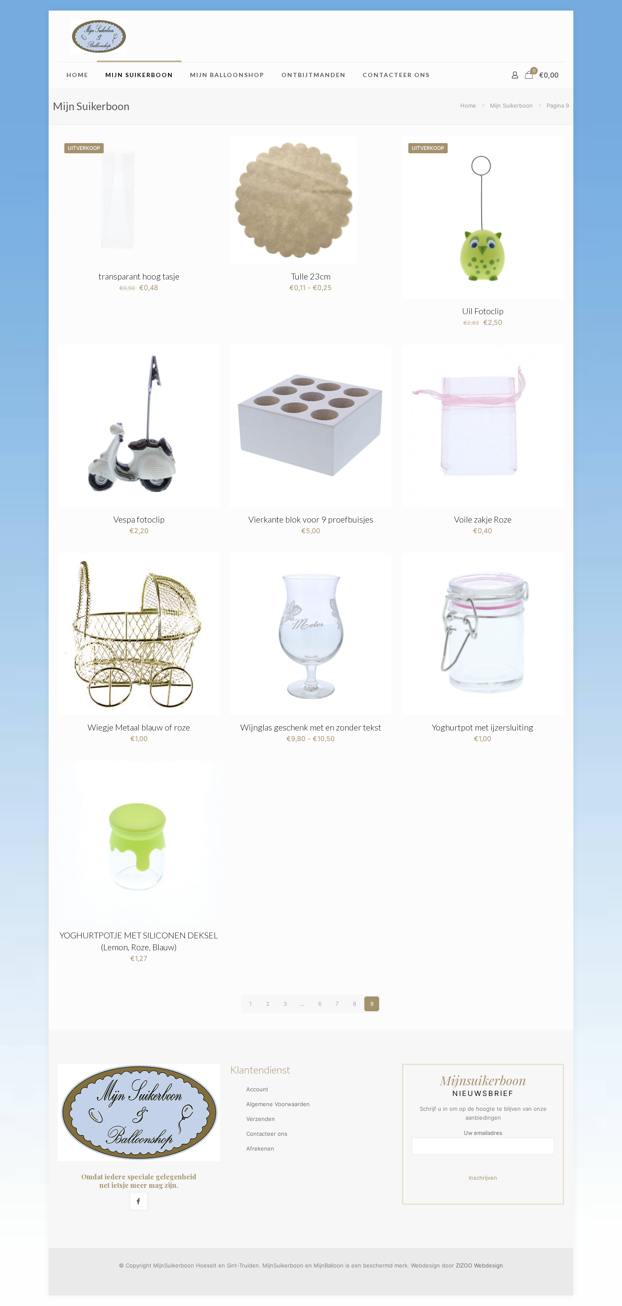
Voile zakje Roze (483, 519)
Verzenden (260, 1118)
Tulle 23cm (310, 276)
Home (468, 105)
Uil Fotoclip (483, 311)
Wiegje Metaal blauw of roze (139, 727)
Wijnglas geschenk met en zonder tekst (310, 727)
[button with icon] (138, 1201)
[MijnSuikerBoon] (99, 36)
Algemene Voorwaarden (278, 1104)
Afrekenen (260, 1148)
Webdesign (488, 1265)
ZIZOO (464, 1265)
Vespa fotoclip (139, 519)
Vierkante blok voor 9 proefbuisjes (310, 519)
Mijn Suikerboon (511, 105)
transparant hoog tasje (139, 276)
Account (257, 1089)
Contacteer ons (266, 1133)
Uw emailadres (483, 1132)
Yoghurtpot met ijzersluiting (482, 727)
